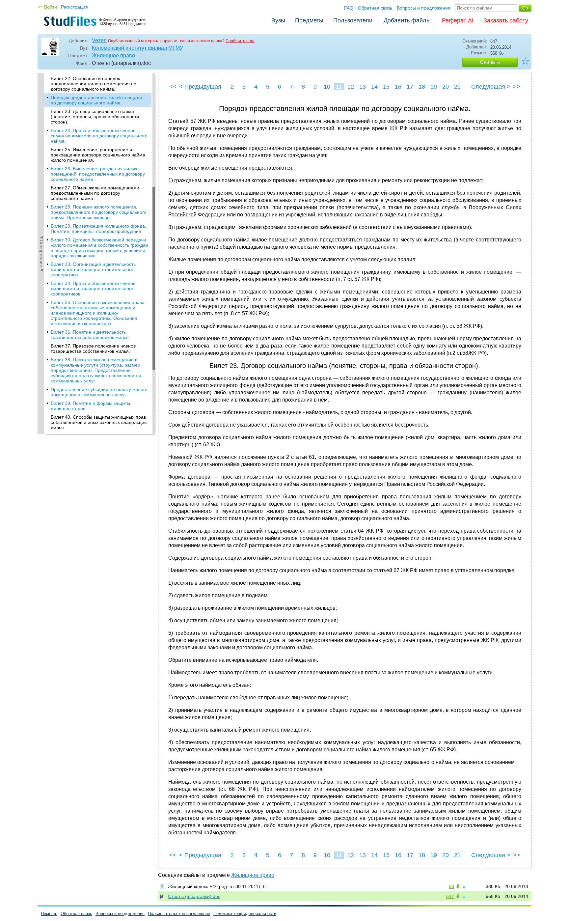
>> (516, 86)
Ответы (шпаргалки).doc (194, 896)
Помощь (49, 913)
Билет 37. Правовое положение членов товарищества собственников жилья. (93, 348)
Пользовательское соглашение (179, 913)
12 (350, 86)
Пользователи (352, 20)
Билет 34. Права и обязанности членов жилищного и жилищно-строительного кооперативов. (93, 288)
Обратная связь (375, 8)
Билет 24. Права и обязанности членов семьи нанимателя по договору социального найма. (99, 136)
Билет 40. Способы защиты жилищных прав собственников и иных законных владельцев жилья (99, 422)
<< (172, 86)
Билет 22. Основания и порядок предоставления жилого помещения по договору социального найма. (93, 84)
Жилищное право (113, 55)
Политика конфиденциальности (244, 913)
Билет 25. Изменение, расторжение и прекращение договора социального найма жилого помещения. (98, 155)
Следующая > (490, 86)
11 (339, 86)
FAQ (348, 8)
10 (327, 86)
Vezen (99, 40)
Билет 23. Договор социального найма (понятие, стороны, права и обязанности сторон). (95, 117)
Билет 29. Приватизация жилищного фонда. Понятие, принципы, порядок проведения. (98, 228)
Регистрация (74, 7)
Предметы (309, 20)
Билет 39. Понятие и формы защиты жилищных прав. (90, 406)
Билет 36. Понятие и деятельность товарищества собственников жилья (90, 334)
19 (433, 86)
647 (450, 896)
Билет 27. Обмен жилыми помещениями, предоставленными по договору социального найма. (96, 193)
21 (457, 86)
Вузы (278, 20)
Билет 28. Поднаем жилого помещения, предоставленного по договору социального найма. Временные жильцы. (99, 212)
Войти (50, 7)
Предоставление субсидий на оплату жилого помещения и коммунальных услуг (99, 392)
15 (386, 86)
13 (362, 86)
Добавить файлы (407, 20)
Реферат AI (458, 20)
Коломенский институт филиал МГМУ (137, 48)
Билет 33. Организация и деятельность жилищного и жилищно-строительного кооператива (93, 269)
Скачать (490, 62)
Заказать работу (505, 20)
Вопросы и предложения (423, 8)
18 (422, 86)
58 (451, 886)
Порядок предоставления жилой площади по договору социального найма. (96, 100)
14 (374, 86)
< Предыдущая (200, 86)
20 (445, 86)
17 (410, 86)
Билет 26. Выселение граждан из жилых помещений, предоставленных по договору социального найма (98, 174)
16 (398, 86)
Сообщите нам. (240, 41)
